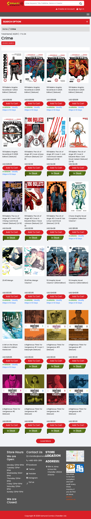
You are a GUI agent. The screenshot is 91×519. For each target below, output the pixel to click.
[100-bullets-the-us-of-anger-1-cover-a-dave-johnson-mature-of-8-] (34, 133)
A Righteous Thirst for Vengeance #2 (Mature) (11, 411)
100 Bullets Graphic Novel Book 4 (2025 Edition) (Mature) (76, 89)
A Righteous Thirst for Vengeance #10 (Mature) (55, 347)
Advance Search (8, 43)
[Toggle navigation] (88, 14)
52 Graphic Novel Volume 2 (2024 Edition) (78, 281)
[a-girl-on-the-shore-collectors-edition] (12, 326)
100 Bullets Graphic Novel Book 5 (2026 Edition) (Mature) (10, 154)
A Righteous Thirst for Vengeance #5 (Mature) (77, 411)
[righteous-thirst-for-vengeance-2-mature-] (12, 390)
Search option (12, 21)
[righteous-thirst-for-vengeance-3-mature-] (34, 390)
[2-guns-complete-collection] (79, 197)
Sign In (81, 9)
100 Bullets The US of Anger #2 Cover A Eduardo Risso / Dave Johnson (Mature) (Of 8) (34, 221)
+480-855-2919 (35, 460)
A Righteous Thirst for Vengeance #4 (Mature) (55, 411)
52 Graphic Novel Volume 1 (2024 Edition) (56, 281)
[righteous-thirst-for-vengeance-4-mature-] (56, 390)
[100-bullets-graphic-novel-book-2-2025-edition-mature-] (34, 68)
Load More (45, 441)
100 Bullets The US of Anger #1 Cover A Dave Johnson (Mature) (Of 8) (34, 155)
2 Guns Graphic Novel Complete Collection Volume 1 (77, 218)
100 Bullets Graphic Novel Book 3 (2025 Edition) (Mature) (54, 89)
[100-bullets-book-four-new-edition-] (79, 68)
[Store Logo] (15, 3)
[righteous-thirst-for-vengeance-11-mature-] (79, 326)
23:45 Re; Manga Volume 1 (31, 281)
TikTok (31, 482)
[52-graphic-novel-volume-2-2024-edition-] (79, 261)
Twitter (32, 469)
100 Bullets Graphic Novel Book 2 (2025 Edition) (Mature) (32, 89)
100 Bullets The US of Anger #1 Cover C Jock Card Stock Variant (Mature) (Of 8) (56, 155)
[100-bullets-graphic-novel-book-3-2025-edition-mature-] (56, 68)
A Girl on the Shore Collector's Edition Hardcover (10, 347)
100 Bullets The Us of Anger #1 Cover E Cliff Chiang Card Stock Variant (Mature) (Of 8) (12, 219)
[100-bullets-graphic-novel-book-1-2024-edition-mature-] (12, 68)
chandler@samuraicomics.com (42, 456)
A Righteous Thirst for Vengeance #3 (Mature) (33, 411)
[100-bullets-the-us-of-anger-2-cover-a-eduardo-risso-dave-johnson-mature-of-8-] (34, 197)
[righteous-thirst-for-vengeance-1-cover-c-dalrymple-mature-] (34, 326)
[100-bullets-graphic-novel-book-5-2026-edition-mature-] (12, 133)
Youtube (32, 473)
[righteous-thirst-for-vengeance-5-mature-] (79, 390)
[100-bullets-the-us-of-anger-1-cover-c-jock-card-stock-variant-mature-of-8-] (56, 133)
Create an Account (66, 9)
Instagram (33, 478)
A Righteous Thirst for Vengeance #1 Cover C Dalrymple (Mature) (34, 347)
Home (5, 29)
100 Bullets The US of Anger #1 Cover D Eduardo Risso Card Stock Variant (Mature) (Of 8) (78, 157)
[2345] (12, 261)
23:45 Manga (7, 280)
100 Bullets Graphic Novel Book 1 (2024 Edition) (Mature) (10, 89)
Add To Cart (12, 103)
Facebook (32, 465)
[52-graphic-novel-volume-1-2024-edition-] (56, 261)
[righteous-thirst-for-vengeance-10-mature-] (56, 326)
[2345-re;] (34, 261)
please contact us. (71, 498)
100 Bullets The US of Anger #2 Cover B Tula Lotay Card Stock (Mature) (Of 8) (56, 219)
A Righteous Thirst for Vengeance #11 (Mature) (77, 347)
